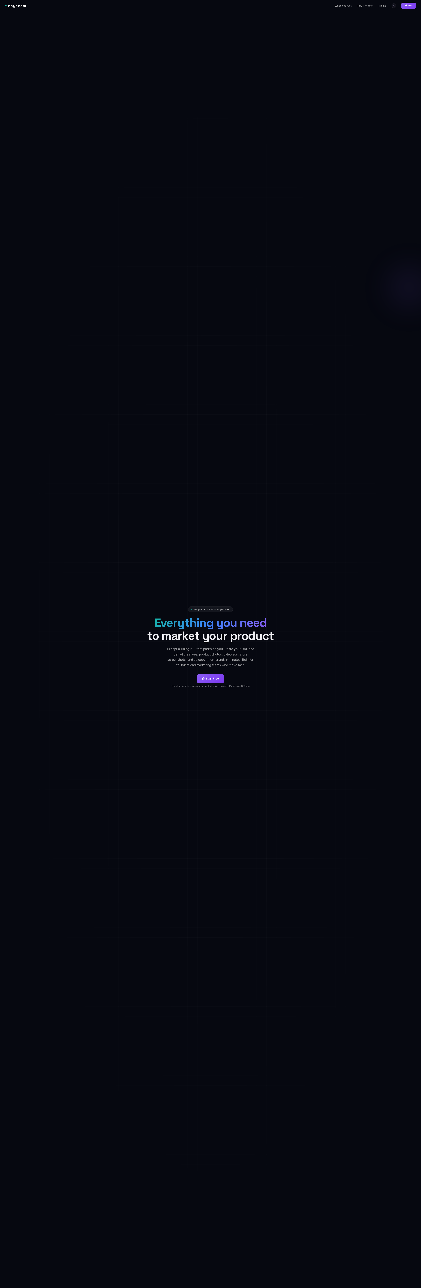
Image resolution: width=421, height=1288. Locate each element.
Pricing (382, 5)
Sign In (408, 5)
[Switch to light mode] (394, 5)
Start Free (212, 678)
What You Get (343, 5)
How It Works (365, 5)
